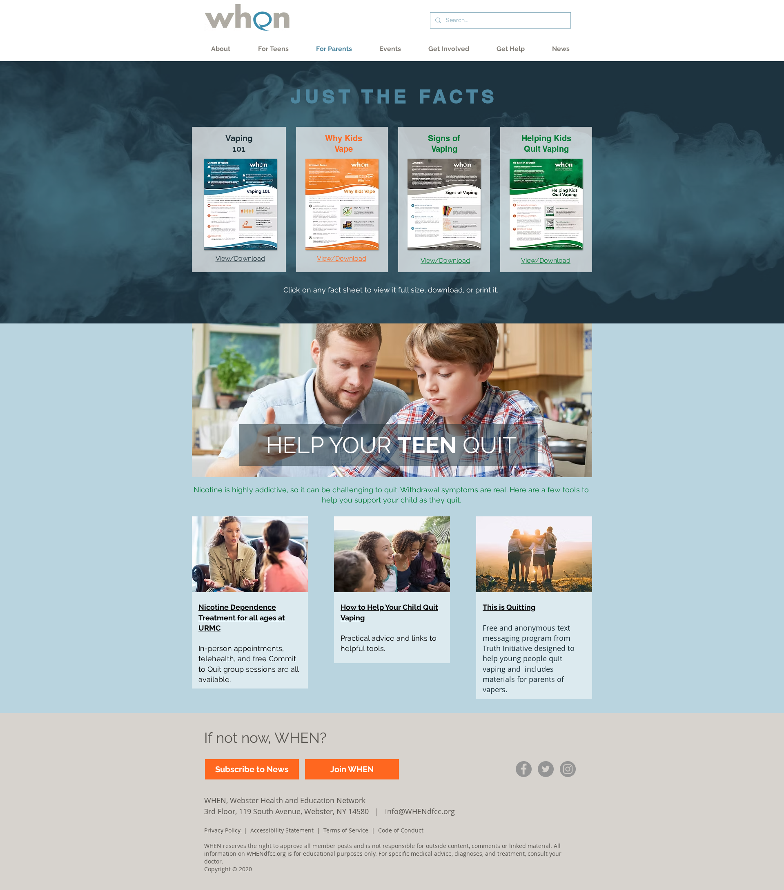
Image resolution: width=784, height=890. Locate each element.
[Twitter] (546, 769)
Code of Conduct (400, 830)
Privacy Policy (223, 830)
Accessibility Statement (282, 830)
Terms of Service (345, 830)
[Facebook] (524, 769)
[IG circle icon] (568, 769)
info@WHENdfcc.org (420, 811)
